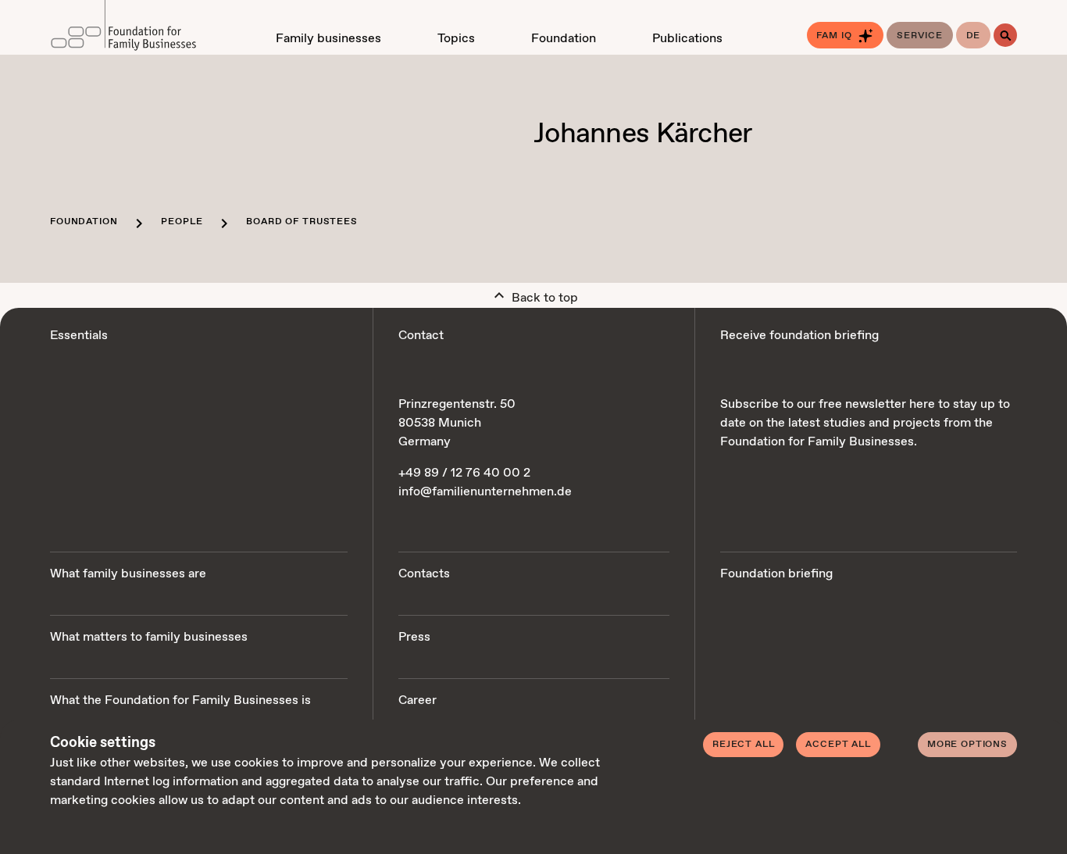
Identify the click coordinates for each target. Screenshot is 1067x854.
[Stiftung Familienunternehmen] (133, 27)
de (973, 36)
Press (414, 637)
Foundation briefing (776, 574)
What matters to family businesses (149, 637)
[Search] (1005, 35)
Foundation (83, 222)
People (181, 222)
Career (417, 700)
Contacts (424, 574)
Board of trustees (301, 222)
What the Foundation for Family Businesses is (180, 700)
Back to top (543, 298)
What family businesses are (128, 574)
